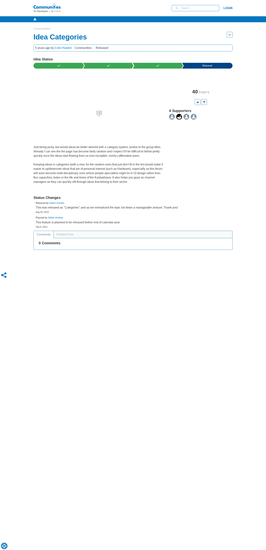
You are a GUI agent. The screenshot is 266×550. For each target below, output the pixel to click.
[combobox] (200, 8)
